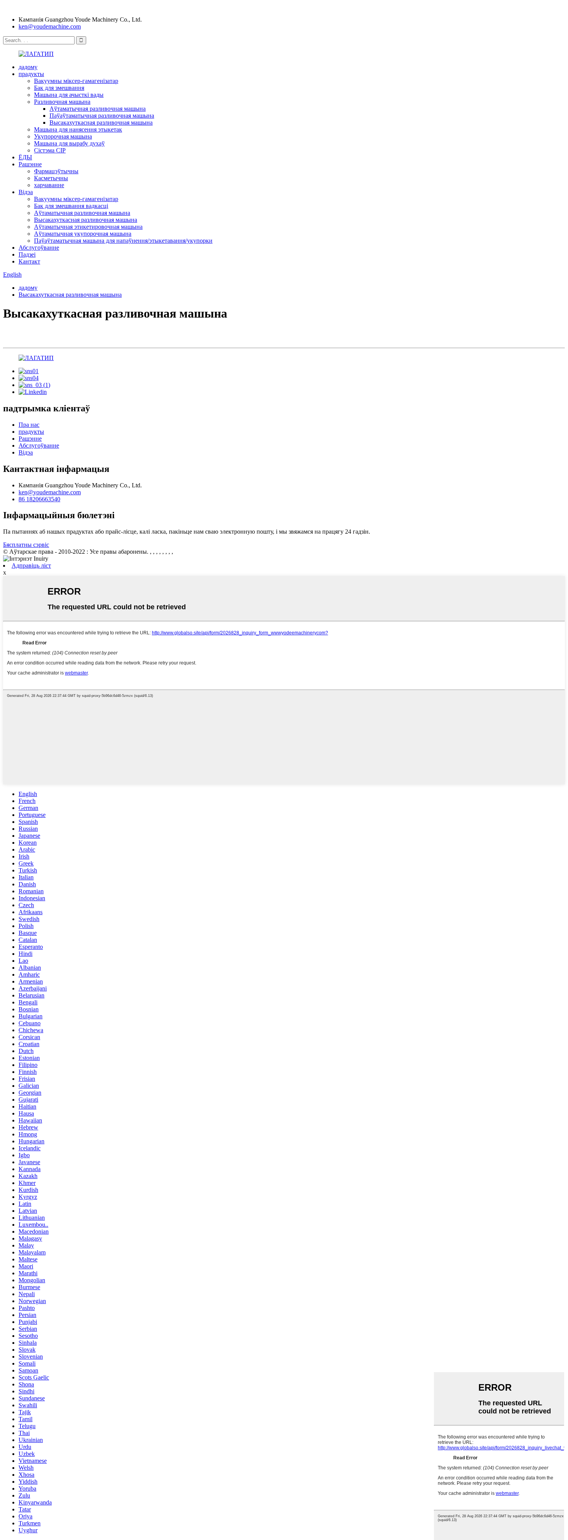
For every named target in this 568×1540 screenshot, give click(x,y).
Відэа (26, 192)
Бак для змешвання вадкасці (71, 206)
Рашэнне (30, 164)
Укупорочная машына (63, 136)
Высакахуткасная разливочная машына (101, 122)
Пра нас (29, 424)
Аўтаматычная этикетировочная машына (88, 226)
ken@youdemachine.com (50, 26)
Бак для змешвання (59, 88)
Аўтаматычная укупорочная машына (82, 233)
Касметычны (51, 178)
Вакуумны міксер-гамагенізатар (76, 81)
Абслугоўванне (39, 247)
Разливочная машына (62, 101)
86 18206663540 (39, 499)
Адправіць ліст (31, 565)
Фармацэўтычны (56, 171)
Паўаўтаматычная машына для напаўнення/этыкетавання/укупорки (123, 240)
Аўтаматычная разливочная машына (97, 108)
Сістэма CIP (50, 150)
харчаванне (49, 185)
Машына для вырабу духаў (69, 143)
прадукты (31, 74)
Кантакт (29, 261)
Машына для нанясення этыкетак (78, 129)
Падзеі (27, 254)
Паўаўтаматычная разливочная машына (101, 115)
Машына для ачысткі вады (69, 94)
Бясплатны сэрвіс (26, 544)
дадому (28, 67)
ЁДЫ (25, 157)
